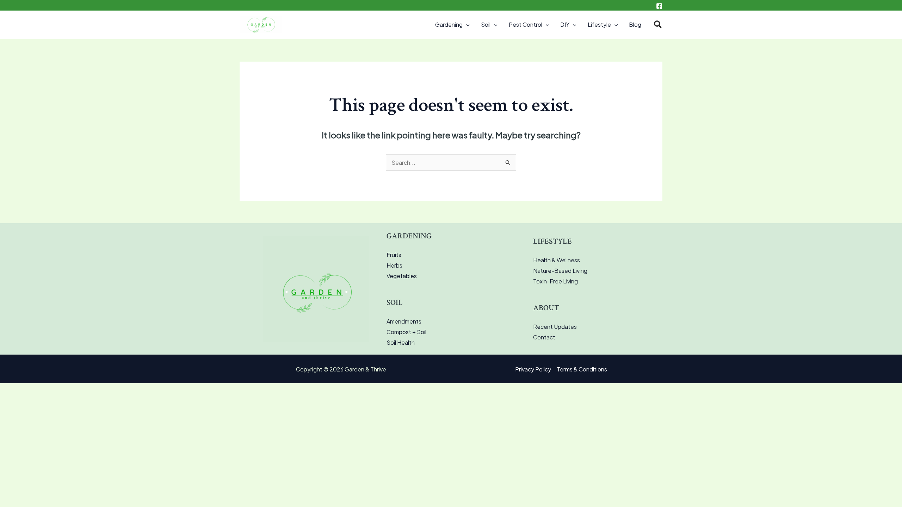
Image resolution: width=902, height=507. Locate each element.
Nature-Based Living (560, 270)
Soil (485, 24)
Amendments (404, 321)
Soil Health (401, 342)
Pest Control (525, 24)
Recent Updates (555, 326)
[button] (466, 25)
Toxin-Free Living (555, 281)
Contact (544, 337)
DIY (564, 24)
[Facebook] (659, 6)
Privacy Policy (533, 369)
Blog (635, 24)
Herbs (394, 265)
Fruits (394, 254)
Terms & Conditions (582, 369)
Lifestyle (599, 24)
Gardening (449, 24)
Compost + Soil (406, 332)
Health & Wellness (556, 260)
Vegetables (402, 276)
